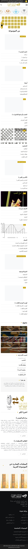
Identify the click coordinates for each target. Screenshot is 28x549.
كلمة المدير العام (9, 517)
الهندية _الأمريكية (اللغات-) (21, 305)
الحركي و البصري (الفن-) (21, 180)
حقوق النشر (23, 520)
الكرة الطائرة (24, 157)
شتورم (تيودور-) (23, 51)
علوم (24, 193)
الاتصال (25, 240)
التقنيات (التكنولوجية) (22, 358)
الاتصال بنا (23, 522)
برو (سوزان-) (24, 57)
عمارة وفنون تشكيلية (21, 162)
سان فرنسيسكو (23, 88)
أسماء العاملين (9, 522)
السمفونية (25, 274)
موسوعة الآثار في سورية (20, 537)
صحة (24, 99)
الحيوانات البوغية (23, 214)
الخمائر (25, 217)
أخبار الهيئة (23, 517)
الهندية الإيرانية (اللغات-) (21, 303)
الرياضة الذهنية (24, 151)
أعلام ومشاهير (22, 36)
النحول (25, 117)
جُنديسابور (25, 86)
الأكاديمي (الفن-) (22, 177)
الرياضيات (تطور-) (23, 219)
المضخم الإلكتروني (23, 251)
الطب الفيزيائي (24, 120)
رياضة (24, 130)
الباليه (26, 282)
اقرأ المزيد (23, 435)
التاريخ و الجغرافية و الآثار (21, 367)
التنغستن (25, 211)
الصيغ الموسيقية (23, 271)
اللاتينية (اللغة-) (24, 308)
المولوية (25, 279)
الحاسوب (23, 360)
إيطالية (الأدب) (22, 365)
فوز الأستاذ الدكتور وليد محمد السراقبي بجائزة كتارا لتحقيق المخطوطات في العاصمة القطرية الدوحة (12, 1)
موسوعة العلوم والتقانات (20, 540)
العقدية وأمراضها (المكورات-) (19, 114)
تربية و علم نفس (23, 372)
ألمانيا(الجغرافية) (23, 94)
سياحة (24, 67)
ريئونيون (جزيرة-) (22, 370)
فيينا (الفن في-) (23, 188)
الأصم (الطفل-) (22, 374)
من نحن (24, 514)
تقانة (24, 224)
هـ (15, 27)
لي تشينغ (25, 185)
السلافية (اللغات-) (23, 314)
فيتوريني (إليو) (24, 60)
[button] (26, 471)
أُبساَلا (25, 83)
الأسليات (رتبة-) (23, 208)
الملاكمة (25, 148)
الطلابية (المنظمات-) (20, 441)
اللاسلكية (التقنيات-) (22, 248)
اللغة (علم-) (24, 311)
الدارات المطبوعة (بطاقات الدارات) (19, 245)
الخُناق (25, 122)
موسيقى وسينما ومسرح (21, 256)
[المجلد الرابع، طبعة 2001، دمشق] (13, 481)
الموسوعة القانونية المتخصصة (19, 534)
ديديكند (25, 54)
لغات (24, 287)
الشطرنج (25, 146)
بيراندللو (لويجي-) (21, 418)
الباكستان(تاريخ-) (23, 91)
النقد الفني (24, 183)
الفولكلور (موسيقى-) (22, 277)
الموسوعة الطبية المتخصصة (20, 531)
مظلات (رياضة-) (23, 154)
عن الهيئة (11, 514)
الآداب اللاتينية (23, 363)
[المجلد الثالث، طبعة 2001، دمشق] (22, 481)
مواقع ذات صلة (9, 520)
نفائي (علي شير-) (23, 62)
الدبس (25, 125)
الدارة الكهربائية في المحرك (21, 243)
